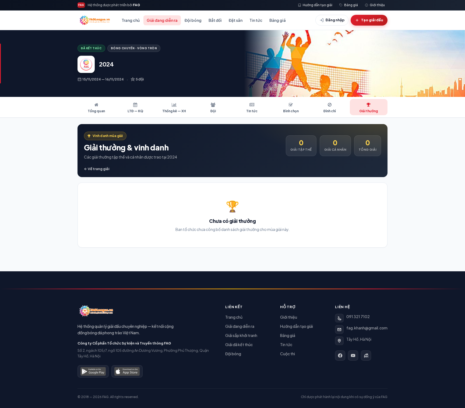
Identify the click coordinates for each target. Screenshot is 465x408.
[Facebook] (340, 355)
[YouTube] (353, 355)
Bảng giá (277, 20)
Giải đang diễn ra (162, 20)
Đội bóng (193, 20)
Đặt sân (235, 20)
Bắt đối (215, 20)
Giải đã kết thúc (239, 344)
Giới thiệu (288, 317)
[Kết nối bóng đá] (366, 355)
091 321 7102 (358, 316)
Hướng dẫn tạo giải (296, 326)
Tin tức (255, 20)
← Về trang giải (96, 169)
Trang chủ (131, 20)
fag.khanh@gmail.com (367, 327)
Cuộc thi (287, 353)
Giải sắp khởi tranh (241, 335)
